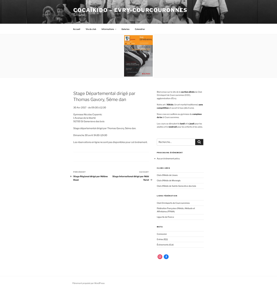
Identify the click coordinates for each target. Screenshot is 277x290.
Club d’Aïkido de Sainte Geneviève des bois (176, 186)
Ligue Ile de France (165, 217)
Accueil (76, 29)
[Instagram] (160, 257)
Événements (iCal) (165, 244)
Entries (162, 239)
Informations (108, 29)
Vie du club (91, 29)
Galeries (125, 29)
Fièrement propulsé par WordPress (88, 283)
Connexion (162, 234)
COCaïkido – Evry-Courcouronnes (130, 10)
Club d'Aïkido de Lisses (167, 175)
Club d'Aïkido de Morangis (168, 180)
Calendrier (140, 29)
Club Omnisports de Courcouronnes (173, 203)
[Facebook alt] (166, 257)
